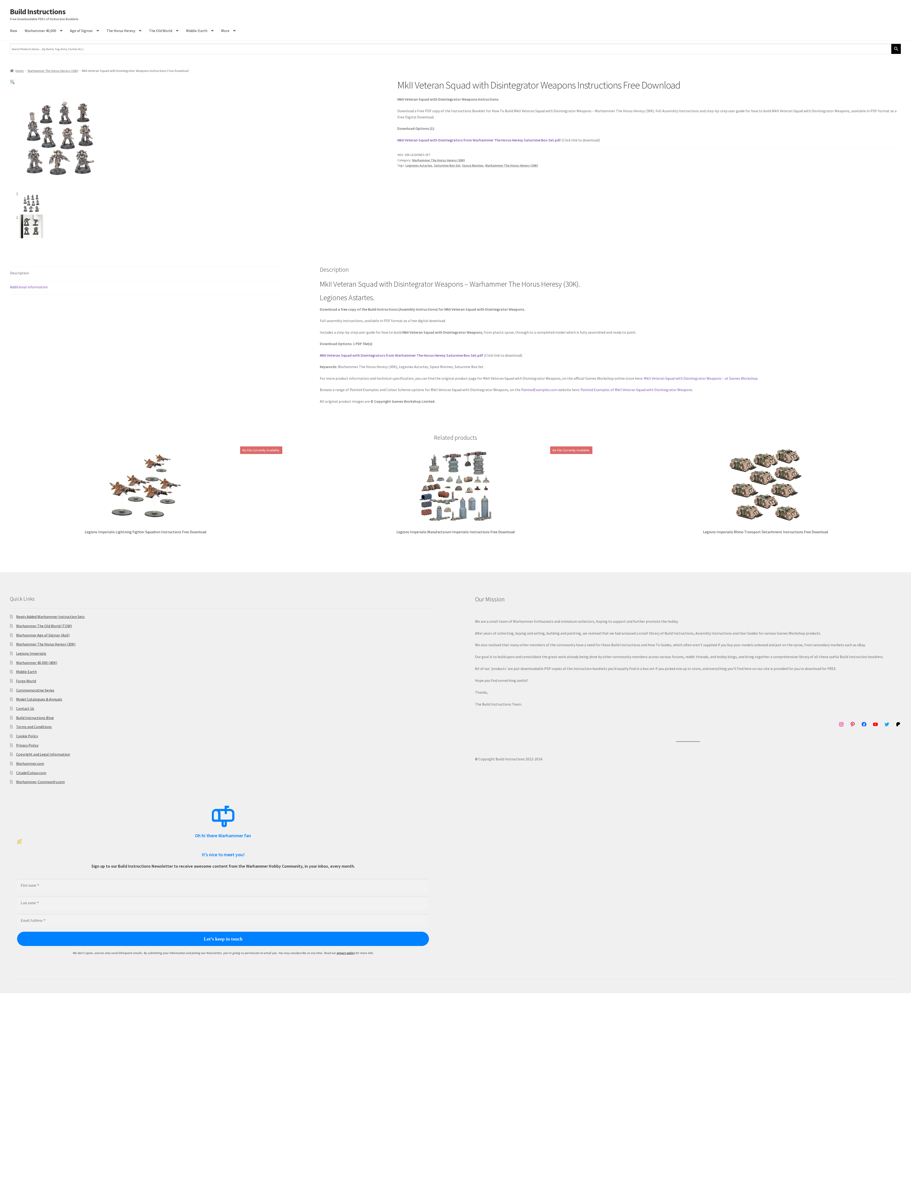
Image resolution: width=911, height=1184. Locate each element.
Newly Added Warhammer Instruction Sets (50, 616)
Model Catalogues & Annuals (39, 699)
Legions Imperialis (31, 653)
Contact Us (25, 708)
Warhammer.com (30, 763)
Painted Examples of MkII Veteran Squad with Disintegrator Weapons (636, 389)
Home (19, 71)
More (225, 30)
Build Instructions (37, 11)
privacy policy (346, 953)
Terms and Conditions (34, 726)
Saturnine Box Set (447, 165)
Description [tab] (19, 273)
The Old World (160, 30)
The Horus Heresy (121, 30)
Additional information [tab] (29, 287)
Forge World (26, 681)
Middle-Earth (196, 30)
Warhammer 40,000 (40, 30)
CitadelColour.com (31, 772)
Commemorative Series (35, 690)
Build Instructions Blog (35, 717)
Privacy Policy (27, 745)
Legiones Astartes (418, 165)
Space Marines (472, 165)
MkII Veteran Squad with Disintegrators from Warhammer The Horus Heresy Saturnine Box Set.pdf (479, 140)
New (13, 30)
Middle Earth (26, 671)
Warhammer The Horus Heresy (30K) (53, 71)
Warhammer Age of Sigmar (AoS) (43, 635)
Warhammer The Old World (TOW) (44, 625)
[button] (12, 82)
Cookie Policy (27, 736)
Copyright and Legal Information (43, 754)
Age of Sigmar (81, 30)
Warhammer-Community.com (40, 781)
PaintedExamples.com (539, 389)
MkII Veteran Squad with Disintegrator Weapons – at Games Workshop (701, 378)
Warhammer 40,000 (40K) (36, 662)
